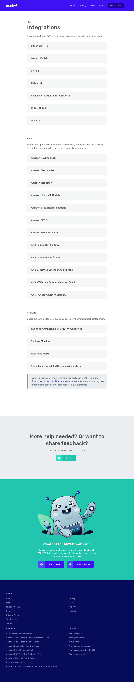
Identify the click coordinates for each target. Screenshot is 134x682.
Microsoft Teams (13, 607)
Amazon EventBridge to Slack (19, 650)
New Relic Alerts (40, 353)
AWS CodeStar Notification (46, 257)
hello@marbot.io (47, 381)
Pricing (83, 5)
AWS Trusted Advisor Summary (48, 294)
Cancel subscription (78, 654)
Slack (8, 603)
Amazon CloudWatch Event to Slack (22, 646)
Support (72, 607)
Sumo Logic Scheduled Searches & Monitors (56, 366)
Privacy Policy (12, 615)
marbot (11, 5)
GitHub (35, 70)
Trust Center (12, 619)
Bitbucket (36, 83)
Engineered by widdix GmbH (82, 650)
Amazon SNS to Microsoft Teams (21, 658)
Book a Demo (116, 5)
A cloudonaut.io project (80, 646)
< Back (29, 22)
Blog (101, 5)
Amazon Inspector (41, 182)
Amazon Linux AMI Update (45, 195)
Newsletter (74, 642)
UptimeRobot (38, 108)
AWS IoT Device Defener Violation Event (53, 282)
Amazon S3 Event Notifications (48, 207)
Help (93, 5)
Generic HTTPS (39, 46)
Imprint (72, 611)
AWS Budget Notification (45, 245)
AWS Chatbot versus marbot (19, 634)
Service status (75, 634)
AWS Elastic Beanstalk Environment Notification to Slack (32, 666)
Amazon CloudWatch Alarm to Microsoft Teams (27, 638)
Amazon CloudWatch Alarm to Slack (22, 642)
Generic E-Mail (39, 58)
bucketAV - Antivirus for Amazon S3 (51, 95)
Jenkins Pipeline (40, 341)
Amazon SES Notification (45, 232)
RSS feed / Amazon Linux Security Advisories (56, 328)
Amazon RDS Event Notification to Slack (24, 654)
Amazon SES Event (41, 220)
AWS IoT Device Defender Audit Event (52, 269)
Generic (35, 120)
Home (72, 5)
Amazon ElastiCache (42, 170)
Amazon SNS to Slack (16, 662)
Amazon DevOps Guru (43, 158)
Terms (9, 623)
